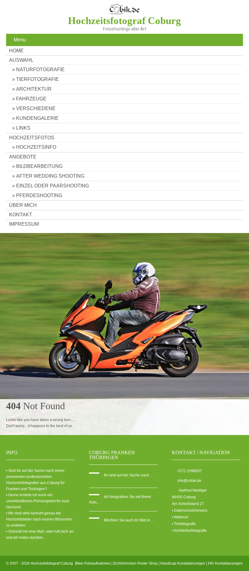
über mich (23, 205)
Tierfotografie (37, 79)
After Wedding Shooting (50, 176)
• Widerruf (180, 517)
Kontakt (20, 214)
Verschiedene (36, 108)
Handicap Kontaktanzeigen (182, 563)
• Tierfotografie (184, 524)
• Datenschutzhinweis (189, 510)
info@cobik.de (189, 481)
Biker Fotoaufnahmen (93, 563)
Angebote (22, 156)
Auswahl (21, 60)
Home (16, 50)
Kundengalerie (37, 118)
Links (23, 128)
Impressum (24, 224)
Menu (20, 39)
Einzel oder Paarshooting (52, 185)
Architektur (34, 89)
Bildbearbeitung (39, 166)
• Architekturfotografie (189, 530)
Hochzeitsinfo (36, 147)
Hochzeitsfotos (31, 137)
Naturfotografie (40, 69)
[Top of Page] (231, 554)
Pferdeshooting (39, 195)
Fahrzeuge (31, 98)
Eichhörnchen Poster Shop (135, 563)
